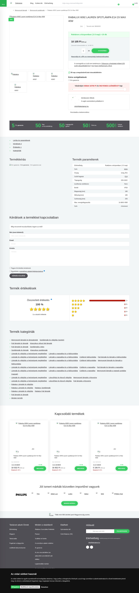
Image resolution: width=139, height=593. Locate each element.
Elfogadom (15, 587)
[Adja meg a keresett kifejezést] (83, 3)
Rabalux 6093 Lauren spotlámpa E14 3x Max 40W (68, 457)
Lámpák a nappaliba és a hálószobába (63, 354)
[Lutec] (69, 494)
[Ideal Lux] (53, 494)
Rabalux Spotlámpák (42, 388)
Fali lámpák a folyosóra (82, 381)
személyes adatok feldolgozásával (31, 271)
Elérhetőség (48, 3)
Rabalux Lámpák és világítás (22, 384)
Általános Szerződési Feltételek (44, 529)
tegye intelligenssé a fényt (103, 66)
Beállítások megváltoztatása (30, 587)
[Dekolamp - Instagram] (91, 547)
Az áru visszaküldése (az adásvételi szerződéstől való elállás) (43, 556)
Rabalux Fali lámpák (42, 391)
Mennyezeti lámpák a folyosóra (85, 378)
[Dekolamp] (18, 3)
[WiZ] (102, 494)
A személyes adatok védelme (44, 543)
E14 (126, 176)
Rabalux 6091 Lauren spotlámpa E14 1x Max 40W (109, 457)
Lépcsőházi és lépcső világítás (60, 378)
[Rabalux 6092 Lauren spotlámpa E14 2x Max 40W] (36, 42)
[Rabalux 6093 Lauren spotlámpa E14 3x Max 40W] (69, 438)
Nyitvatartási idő (65, 529)
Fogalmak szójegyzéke (16, 543)
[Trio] (37, 494)
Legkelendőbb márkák (42, 564)
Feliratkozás (122, 531)
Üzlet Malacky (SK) (67, 534)
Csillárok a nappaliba (87, 367)
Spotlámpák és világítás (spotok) (52, 340)
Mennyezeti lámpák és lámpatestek (24, 340)
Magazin (12, 534)
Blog (31, 3)
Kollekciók (39, 3)
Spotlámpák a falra (37, 347)
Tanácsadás (13, 538)
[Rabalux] (18, 76)
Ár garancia (38, 548)
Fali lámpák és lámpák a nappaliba (110, 367)
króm (126, 169)
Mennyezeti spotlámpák (37, 10)
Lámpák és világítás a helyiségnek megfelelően (29, 354)
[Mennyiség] (84, 50)
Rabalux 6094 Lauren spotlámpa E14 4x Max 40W (27, 457)
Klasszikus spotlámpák (38, 350)
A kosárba (102, 51)
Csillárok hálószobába (88, 357)
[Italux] (85, 494)
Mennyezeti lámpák (21, 10)
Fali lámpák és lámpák (19, 343)
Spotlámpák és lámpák (20, 350)
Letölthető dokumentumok (17, 548)
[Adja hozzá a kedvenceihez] (28, 422)
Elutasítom (44, 587)
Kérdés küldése (18, 276)
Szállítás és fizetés (41, 538)
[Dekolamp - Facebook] (87, 547)
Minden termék (17, 398)
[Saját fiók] (124, 3)
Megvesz (39, 468)
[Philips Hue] (118, 494)
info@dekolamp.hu (81, 106)
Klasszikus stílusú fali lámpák (41, 343)
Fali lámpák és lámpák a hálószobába (112, 357)
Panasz (37, 534)
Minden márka (69, 503)
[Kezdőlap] (10, 10)
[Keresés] (104, 3)
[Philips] (21, 494)
